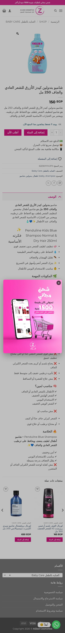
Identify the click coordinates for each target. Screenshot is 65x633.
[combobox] (32, 575)
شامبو (22, 176)
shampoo (50, 176)
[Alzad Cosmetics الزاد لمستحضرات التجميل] (32, 10)
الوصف (52, 196)
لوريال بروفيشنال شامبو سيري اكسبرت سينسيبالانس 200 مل (17, 527)
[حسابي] (9, 10)
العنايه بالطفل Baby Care (20, 21)
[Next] (2, 517)
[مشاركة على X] (48, 183)
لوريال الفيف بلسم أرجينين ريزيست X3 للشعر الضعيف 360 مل (50, 528)
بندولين (29, 176)
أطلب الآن (12, 132)
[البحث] (55, 11)
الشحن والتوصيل (54, 604)
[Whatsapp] (56, 624)
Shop (43, 21)
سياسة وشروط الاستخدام (49, 610)
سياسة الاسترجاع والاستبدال (48, 598)
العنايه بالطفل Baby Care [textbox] (34, 575)
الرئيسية (55, 21)
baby (41, 176)
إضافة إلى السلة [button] (55, 539)
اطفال (35, 176)
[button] (61, 10)
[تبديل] (59, 196)
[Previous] (62, 517)
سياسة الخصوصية (53, 592)
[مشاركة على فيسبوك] (54, 183)
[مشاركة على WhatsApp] (59, 183)
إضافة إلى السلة (35, 132)
